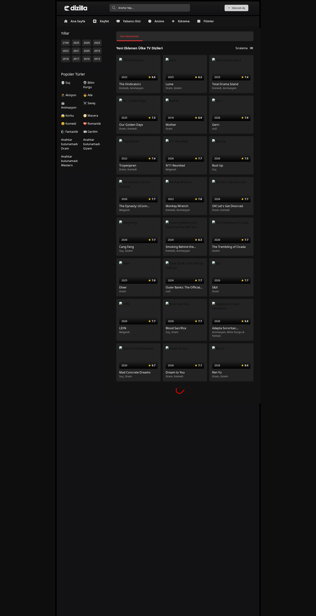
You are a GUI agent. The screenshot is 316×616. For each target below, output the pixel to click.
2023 (97, 42)
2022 (66, 50)
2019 (97, 50)
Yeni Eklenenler (129, 36)
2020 (87, 50)
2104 (66, 42)
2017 (76, 59)
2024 (87, 42)
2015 (97, 59)
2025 (76, 42)
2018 (66, 59)
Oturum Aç (238, 8)
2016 (87, 59)
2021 (76, 50)
